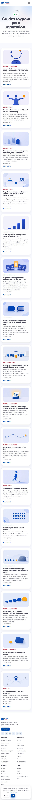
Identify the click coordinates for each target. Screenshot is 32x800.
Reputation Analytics (7, 751)
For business (5, 776)
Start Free (5, 729)
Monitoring (4, 745)
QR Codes (4, 759)
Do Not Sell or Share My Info (23, 777)
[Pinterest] (20, 733)
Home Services (21, 751)
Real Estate (20, 753)
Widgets (3, 748)
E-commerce (20, 759)
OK (13, 795)
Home (14, 10)
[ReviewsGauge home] (5, 3)
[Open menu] (29, 3)
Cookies (19, 773)
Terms (18, 771)
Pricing (3, 771)
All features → (5, 761)
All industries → (21, 761)
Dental (19, 740)
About (3, 768)
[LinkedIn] (2, 733)
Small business (5, 779)
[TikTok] (13, 733)
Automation (4, 781)
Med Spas (20, 748)
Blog (2, 784)
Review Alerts (5, 753)
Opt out (6, 795)
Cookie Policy (13, 792)
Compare (3, 773)
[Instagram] (10, 733)
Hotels (19, 743)
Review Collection (6, 740)
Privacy (19, 768)
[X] (17, 733)
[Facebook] (6, 733)
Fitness (19, 756)
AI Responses (5, 743)
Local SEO (4, 756)
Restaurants (20, 745)
